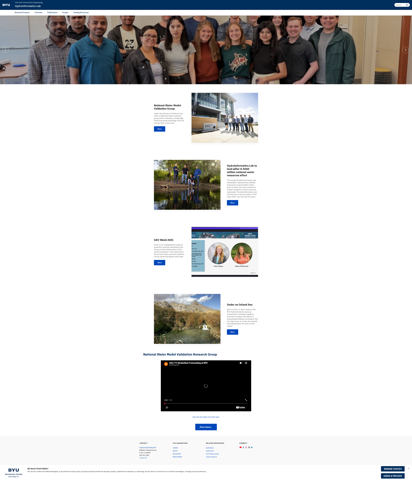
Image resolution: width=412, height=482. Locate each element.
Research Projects (22, 12)
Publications (52, 12)
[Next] (405, 50)
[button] (408, 468)
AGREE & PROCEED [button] (393, 475)
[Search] (407, 5)
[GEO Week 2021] (225, 252)
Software (38, 12)
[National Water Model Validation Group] (225, 118)
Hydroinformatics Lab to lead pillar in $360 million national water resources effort (242, 170)
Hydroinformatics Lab (28, 6)
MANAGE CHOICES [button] (393, 468)
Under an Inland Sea (239, 304)
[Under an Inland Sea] (187, 319)
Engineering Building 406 (147, 448)
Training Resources (81, 12)
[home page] (6, 5)
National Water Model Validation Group (167, 107)
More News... (206, 427)
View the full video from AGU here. (206, 417)
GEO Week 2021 (163, 240)
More (160, 129)
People (65, 12)
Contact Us (143, 458)
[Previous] (5, 50)
